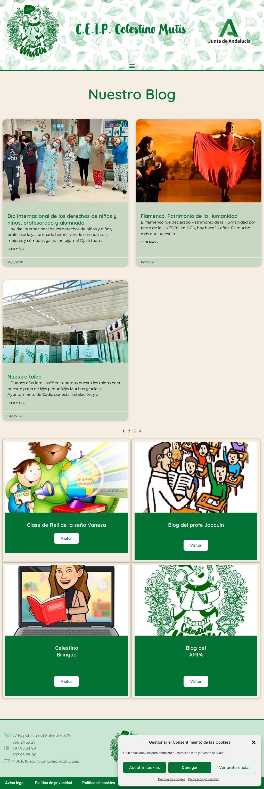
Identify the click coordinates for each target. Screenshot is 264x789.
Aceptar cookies (144, 767)
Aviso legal (14, 782)
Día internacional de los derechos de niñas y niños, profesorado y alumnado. (62, 219)
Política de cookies (171, 779)
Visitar (66, 538)
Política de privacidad (203, 779)
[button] (253, 742)
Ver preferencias (235, 767)
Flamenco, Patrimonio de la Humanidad (189, 216)
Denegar (190, 767)
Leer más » (16, 249)
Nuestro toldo (24, 376)
